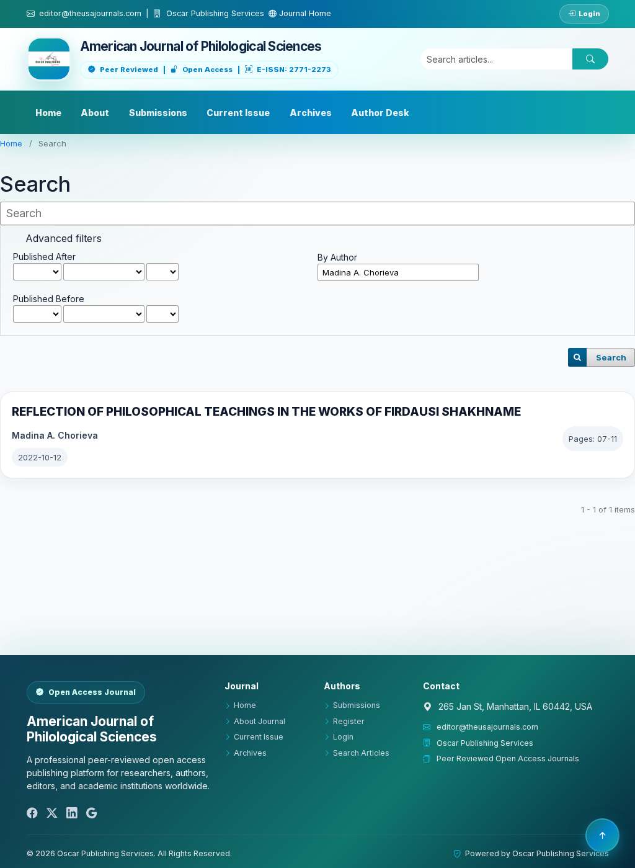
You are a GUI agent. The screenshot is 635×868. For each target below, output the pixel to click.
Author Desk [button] (380, 112)
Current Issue (238, 112)
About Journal (259, 721)
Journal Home (304, 13)
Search (611, 357)
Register (349, 721)
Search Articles (361, 753)
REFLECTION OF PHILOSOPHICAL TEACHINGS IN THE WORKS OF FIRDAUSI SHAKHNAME (266, 412)
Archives (311, 112)
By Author (337, 257)
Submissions (158, 112)
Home (48, 112)
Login (589, 13)
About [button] (95, 112)
